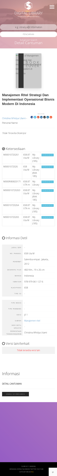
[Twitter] (35, 117)
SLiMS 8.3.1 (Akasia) (28, 466)
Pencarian (28, 34)
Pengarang (7, 420)
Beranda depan (16, 469)
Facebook (26, 469)
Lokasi (6, 452)
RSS (32, 472)
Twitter (33, 469)
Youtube (40, 469)
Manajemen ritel (32, 320)
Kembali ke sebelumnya (15, 394)
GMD (5, 460)
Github (22, 472)
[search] (28, 27)
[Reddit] (44, 117)
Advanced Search (28, 39)
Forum (28, 472)
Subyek (6, 428)
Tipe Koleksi (8, 444)
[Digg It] (41, 117)
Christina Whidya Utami (14, 118)
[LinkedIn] (47, 117)
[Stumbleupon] (51, 117)
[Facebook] (32, 117)
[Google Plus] (38, 117)
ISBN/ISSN (7, 436)
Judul (5, 411)
